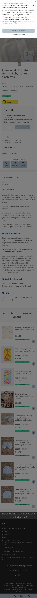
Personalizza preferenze (18, 34)
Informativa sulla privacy (15, 23)
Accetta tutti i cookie (18, 31)
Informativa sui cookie (28, 22)
